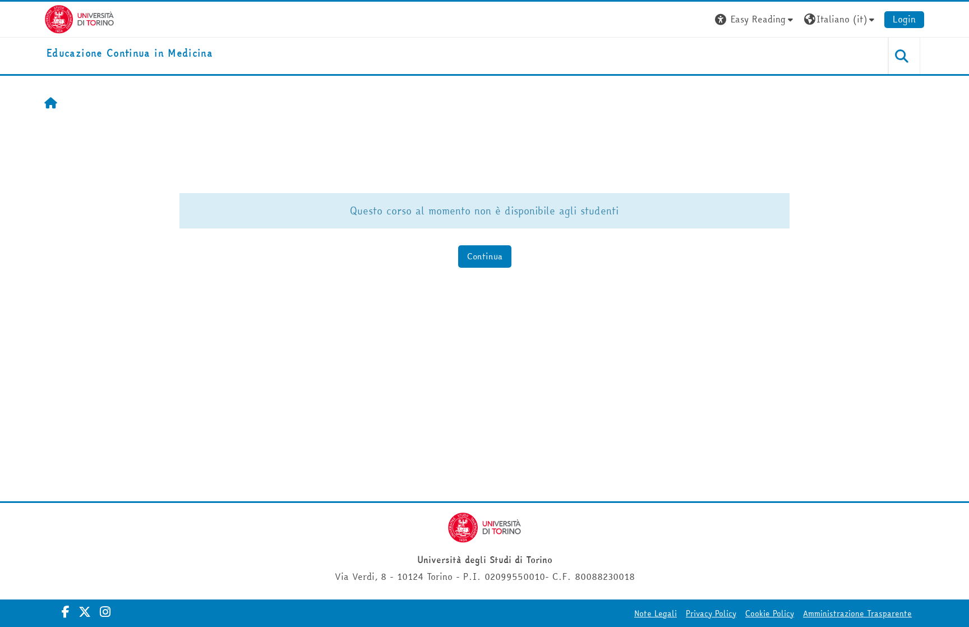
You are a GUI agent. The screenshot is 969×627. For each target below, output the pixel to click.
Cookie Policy (769, 613)
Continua (484, 256)
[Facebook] (65, 611)
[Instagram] (105, 611)
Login (904, 19)
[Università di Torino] (79, 18)
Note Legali (655, 613)
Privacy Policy (711, 613)
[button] (755, 19)
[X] (84, 611)
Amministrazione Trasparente (857, 613)
